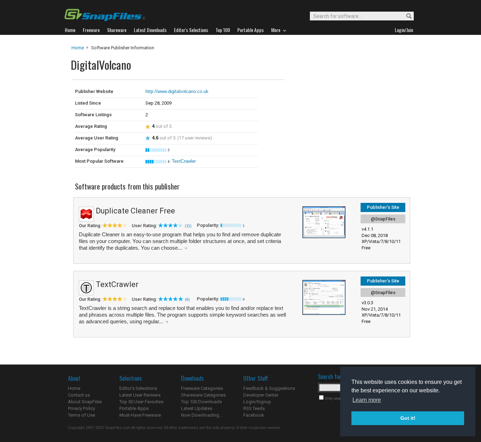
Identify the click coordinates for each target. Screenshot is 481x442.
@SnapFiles (383, 219)
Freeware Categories (202, 388)
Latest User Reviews (140, 395)
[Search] (406, 16)
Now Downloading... (201, 415)
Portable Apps (134, 408)
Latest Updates (196, 408)
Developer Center (260, 395)
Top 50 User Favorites (141, 401)
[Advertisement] (332, 94)
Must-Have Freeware (140, 415)
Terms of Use (81, 415)
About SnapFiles (85, 401)
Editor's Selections (138, 388)
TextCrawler (184, 161)
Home (77, 47)
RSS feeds (254, 408)
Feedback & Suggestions (269, 388)
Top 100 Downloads (201, 401)
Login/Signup (257, 401)
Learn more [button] (366, 400)
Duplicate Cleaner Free (135, 210)
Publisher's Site (383, 207)
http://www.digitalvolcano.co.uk (176, 91)
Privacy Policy (81, 408)
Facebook (253, 415)
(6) (187, 299)
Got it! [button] (408, 418)
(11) (188, 226)
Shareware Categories (203, 395)
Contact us (79, 395)
